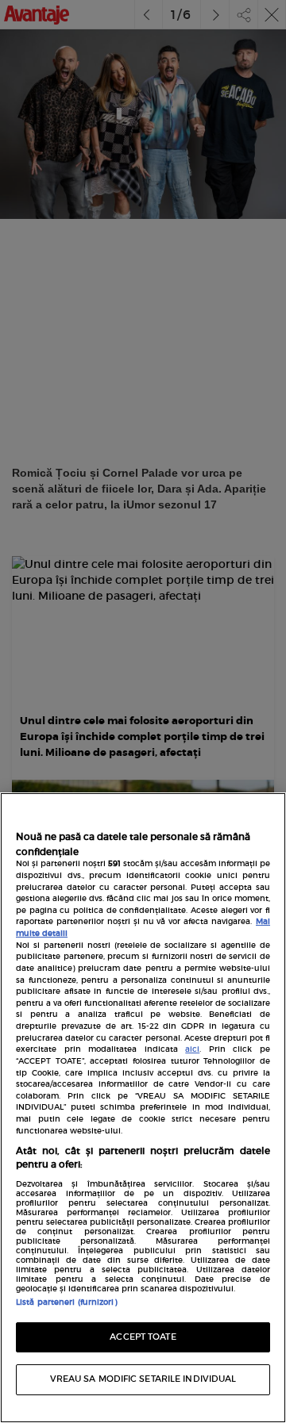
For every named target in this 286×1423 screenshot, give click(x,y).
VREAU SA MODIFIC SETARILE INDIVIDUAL (143, 1379)
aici (192, 1049)
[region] (143, 1107)
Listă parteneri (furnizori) (66, 1302)
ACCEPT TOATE (143, 1337)
